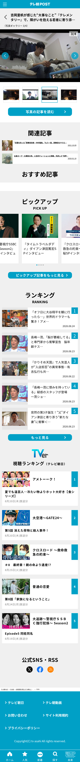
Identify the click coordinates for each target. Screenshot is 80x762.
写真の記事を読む (40, 111)
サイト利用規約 (57, 715)
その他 (12, 689)
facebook (40, 669)
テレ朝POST (40, 4)
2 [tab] (38, 264)
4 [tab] (43, 264)
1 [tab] (36, 264)
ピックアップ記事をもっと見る (40, 275)
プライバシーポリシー (24, 728)
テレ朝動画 (54, 702)
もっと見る (40, 437)
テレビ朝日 (16, 702)
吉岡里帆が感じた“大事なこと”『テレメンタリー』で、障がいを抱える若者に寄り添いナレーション (25, 689)
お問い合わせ (17, 715)
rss (50, 669)
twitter (29, 669)
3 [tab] (41, 264)
